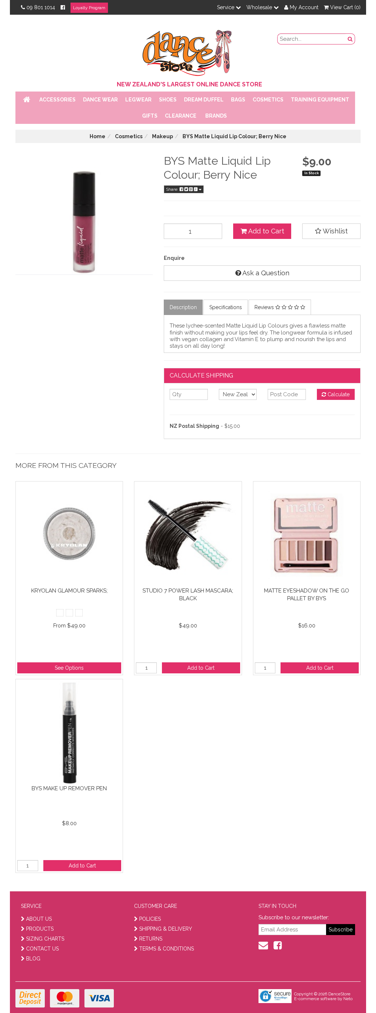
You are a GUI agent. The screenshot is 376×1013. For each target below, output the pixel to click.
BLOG (33, 959)
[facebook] (278, 945)
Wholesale (260, 7)
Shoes (168, 100)
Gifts (150, 116)
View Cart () (345, 7)
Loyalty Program (89, 7)
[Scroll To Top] (352, 991)
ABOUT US (39, 919)
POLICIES (150, 919)
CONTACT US (42, 949)
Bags (238, 100)
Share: (173, 189)
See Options (69, 668)
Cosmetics (268, 100)
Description (183, 307)
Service (226, 7)
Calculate (338, 394)
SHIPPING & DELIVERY (165, 929)
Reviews (264, 307)
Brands (216, 116)
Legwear (138, 100)
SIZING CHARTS (45, 939)
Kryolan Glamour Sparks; (69, 590)
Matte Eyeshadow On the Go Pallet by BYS (306, 594)
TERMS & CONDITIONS (166, 949)
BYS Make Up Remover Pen (69, 788)
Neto (347, 998)
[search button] (350, 38)
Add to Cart (265, 231)
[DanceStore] (188, 51)
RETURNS (150, 939)
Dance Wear (100, 100)
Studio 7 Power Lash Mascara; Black (187, 594)
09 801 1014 (40, 7)
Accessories (57, 100)
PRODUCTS (40, 929)
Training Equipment (320, 100)
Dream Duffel (204, 100)
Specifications (225, 307)
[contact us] (263, 945)
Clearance (180, 116)
